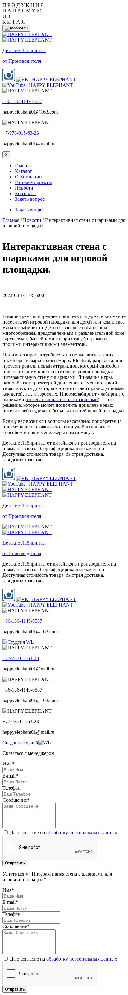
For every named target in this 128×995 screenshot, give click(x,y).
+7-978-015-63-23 (20, 133)
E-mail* (10, 775)
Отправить (15, 863)
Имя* (8, 763)
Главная (23, 165)
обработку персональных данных (81, 832)
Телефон (11, 788)
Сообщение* (16, 800)
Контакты (25, 193)
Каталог (23, 171)
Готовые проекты (33, 182)
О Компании (28, 176)
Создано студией (20, 742)
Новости (24, 187)
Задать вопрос (30, 199)
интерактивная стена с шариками (62, 399)
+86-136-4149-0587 (22, 101)
